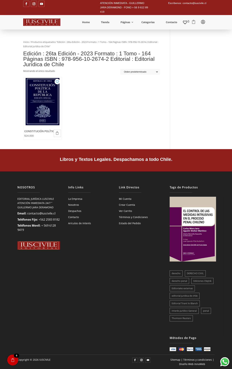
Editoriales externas (182, 288)
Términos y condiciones (197, 359)
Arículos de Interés (79, 223)
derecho (176, 273)
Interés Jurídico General (184, 310)
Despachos (74, 211)
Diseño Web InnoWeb (192, 364)
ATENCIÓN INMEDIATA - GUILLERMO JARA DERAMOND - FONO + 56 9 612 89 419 (124, 7)
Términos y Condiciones (133, 217)
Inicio (26, 42)
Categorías (148, 22)
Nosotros (73, 204)
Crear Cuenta (127, 204)
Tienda (105, 22)
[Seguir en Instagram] (34, 4)
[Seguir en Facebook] (26, 4)
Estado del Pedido (130, 223)
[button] (57, 80)
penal (206, 310)
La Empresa (75, 199)
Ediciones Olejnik (202, 280)
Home (86, 22)
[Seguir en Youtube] (41, 4)
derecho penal (179, 280)
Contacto (171, 22)
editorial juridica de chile (185, 295)
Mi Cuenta (125, 199)
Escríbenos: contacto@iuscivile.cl (187, 3)
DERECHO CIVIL (195, 273)
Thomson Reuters (181, 318)
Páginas (125, 22)
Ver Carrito (125, 211)
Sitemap (175, 359)
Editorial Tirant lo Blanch (185, 303)
